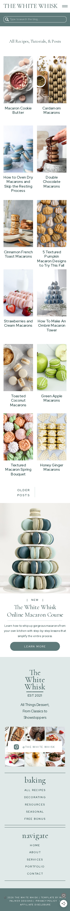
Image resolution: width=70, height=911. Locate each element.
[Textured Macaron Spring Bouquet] (18, 436)
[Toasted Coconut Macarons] (18, 367)
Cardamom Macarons (51, 110)
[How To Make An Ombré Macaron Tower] (51, 293)
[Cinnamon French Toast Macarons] (18, 223)
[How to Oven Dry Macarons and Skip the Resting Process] (18, 149)
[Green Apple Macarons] (51, 367)
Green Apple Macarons (51, 398)
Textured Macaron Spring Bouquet (18, 469)
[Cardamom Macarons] (51, 79)
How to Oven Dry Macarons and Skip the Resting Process (18, 184)
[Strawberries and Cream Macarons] (18, 293)
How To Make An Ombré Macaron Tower (52, 326)
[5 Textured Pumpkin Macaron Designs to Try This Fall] (51, 223)
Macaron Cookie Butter (18, 110)
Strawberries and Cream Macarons (18, 323)
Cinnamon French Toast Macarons (18, 254)
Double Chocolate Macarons (51, 182)
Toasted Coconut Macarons (18, 400)
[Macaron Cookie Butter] (18, 79)
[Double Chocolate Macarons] (51, 149)
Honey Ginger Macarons (51, 467)
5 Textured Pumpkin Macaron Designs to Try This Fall (51, 259)
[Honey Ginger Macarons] (51, 436)
